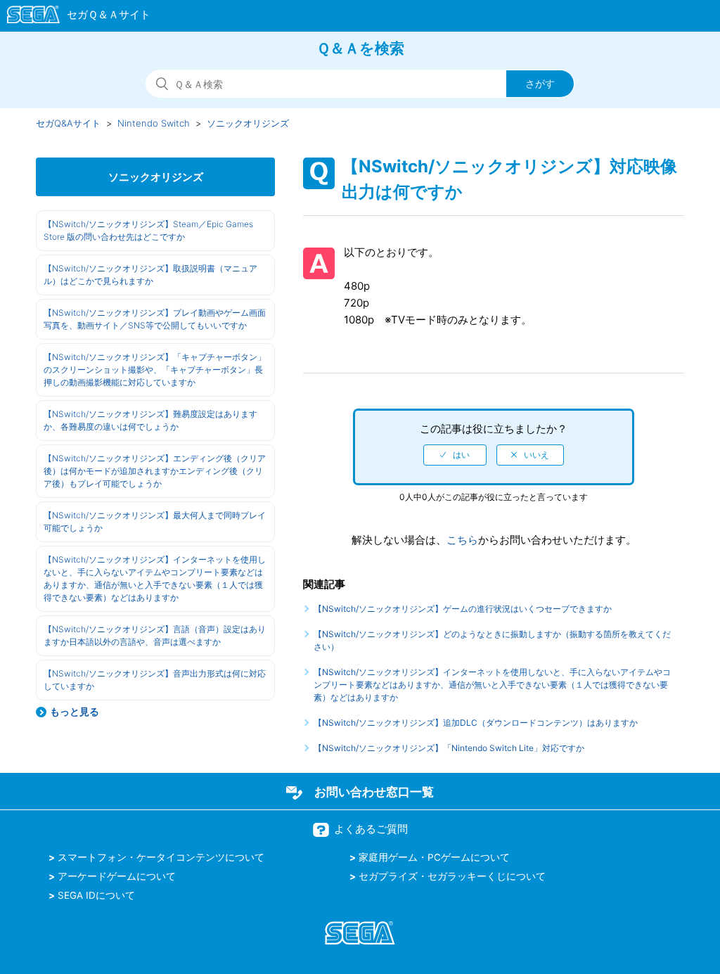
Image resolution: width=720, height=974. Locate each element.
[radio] (455, 455)
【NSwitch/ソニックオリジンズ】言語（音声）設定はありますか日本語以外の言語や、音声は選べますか (155, 635)
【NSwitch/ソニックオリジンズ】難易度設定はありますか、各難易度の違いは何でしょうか (150, 420)
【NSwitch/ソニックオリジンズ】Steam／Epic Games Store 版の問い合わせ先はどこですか (148, 230)
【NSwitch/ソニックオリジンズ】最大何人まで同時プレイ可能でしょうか (155, 521)
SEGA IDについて (96, 895)
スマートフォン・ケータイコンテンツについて (161, 857)
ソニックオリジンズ (248, 123)
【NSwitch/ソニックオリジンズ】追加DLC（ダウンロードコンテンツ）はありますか (476, 722)
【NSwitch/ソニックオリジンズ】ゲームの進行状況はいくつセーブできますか (463, 608)
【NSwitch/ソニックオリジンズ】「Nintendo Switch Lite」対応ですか (449, 748)
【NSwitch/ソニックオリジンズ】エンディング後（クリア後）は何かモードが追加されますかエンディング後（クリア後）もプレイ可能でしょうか (155, 471)
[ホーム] (72, 17)
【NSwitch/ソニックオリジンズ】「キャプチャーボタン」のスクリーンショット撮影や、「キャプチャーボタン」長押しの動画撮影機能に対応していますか (155, 369)
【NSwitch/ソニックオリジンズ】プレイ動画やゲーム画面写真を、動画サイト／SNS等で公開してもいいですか (155, 319)
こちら (462, 539)
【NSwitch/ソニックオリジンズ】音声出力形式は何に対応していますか (155, 679)
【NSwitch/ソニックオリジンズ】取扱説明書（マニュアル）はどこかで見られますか (150, 274)
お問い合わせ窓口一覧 (374, 792)
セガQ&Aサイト (68, 123)
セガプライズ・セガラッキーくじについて (452, 876)
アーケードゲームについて (117, 876)
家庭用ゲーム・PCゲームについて (434, 857)
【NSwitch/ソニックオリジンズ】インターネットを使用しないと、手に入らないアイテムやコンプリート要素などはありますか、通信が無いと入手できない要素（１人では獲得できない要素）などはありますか (155, 578)
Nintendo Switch (153, 123)
